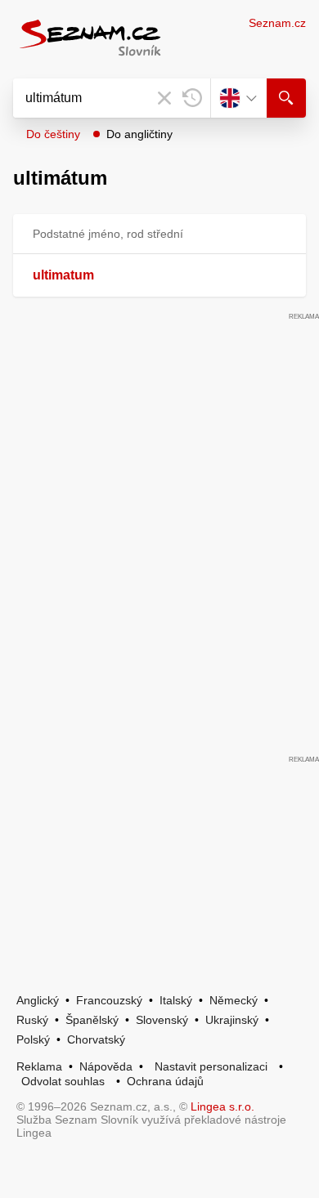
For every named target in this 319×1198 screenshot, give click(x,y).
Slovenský (162, 1019)
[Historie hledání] (192, 98)
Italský (176, 1000)
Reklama (39, 1066)
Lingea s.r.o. (222, 1106)
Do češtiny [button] (53, 134)
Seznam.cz (277, 22)
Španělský (92, 1019)
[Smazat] (164, 98)
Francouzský (109, 1000)
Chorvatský (96, 1039)
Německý (233, 1000)
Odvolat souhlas (63, 1081)
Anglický (37, 1000)
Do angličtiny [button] (139, 134)
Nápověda (106, 1066)
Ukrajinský (231, 1019)
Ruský (32, 1019)
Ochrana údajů (165, 1081)
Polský (33, 1039)
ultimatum (63, 275)
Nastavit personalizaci (211, 1066)
